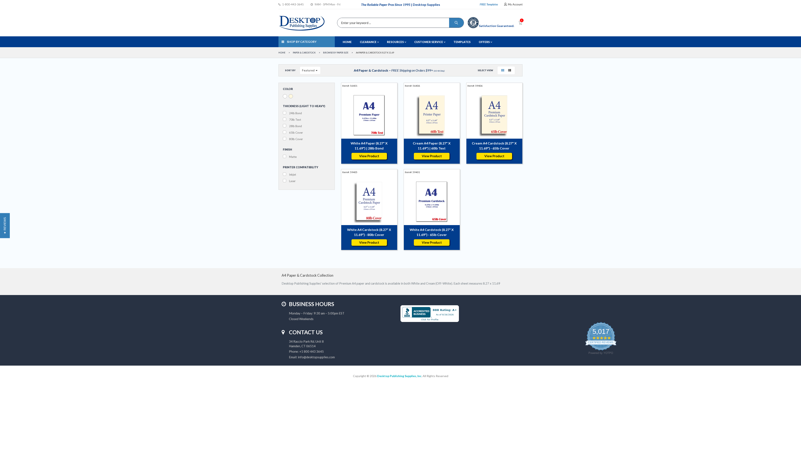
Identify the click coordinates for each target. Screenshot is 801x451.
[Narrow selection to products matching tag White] (285, 96)
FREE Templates (489, 4)
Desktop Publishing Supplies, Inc (399, 376)
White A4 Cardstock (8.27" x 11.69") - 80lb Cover (369, 232)
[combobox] (399, 23)
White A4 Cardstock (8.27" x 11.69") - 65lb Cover (432, 232)
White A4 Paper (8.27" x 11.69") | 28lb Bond (369, 145)
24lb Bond (295, 113)
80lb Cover (296, 139)
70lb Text (295, 119)
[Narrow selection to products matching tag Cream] (291, 96)
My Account (515, 4)
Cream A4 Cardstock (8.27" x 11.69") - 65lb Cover (494, 145)
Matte (293, 156)
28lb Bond (295, 126)
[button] (5, 225)
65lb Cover (296, 132)
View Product (369, 156)
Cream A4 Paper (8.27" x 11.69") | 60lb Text (432, 145)
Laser (292, 181)
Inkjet (292, 174)
